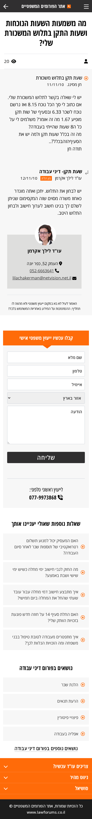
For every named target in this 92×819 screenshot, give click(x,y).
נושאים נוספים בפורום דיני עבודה (46, 748)
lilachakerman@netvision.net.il (42, 278)
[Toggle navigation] (86, 6)
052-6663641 (42, 271)
